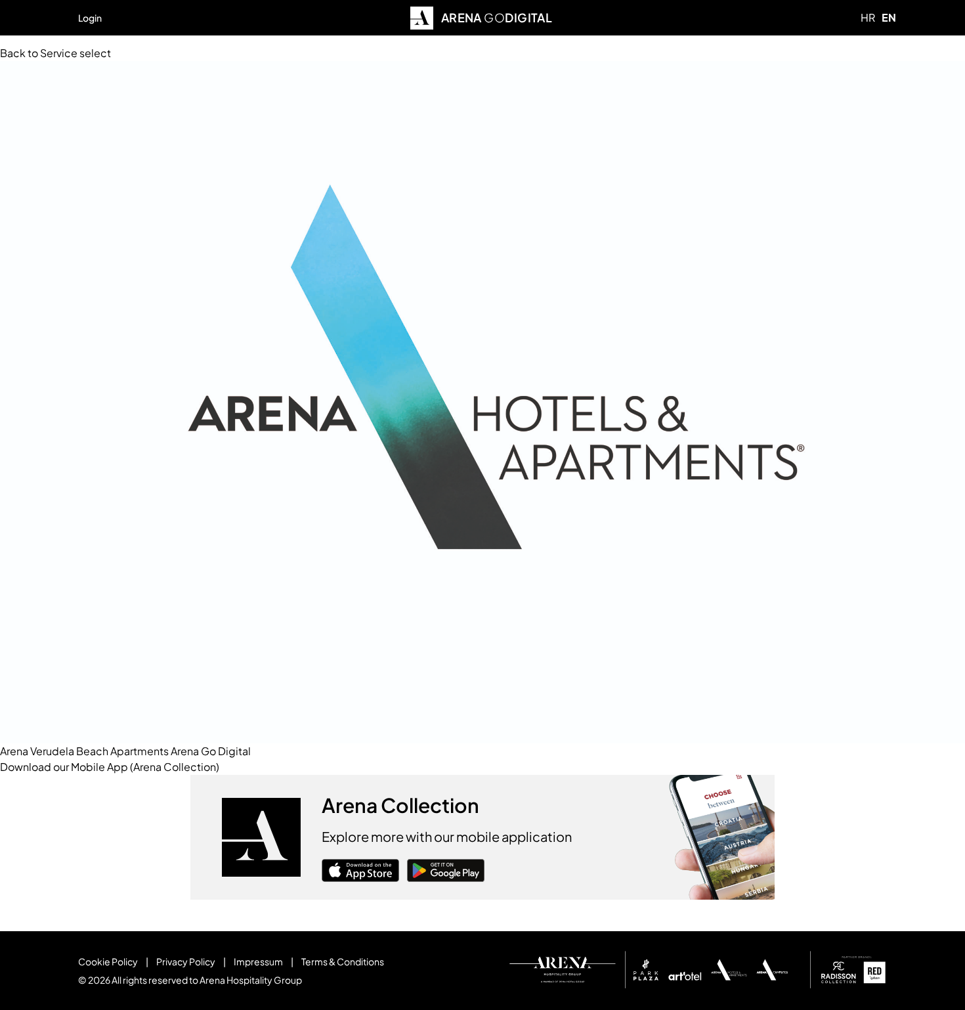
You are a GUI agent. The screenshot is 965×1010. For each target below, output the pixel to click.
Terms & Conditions (342, 961)
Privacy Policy (185, 961)
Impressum (258, 961)
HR (868, 17)
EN (889, 17)
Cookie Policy (108, 961)
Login (90, 18)
